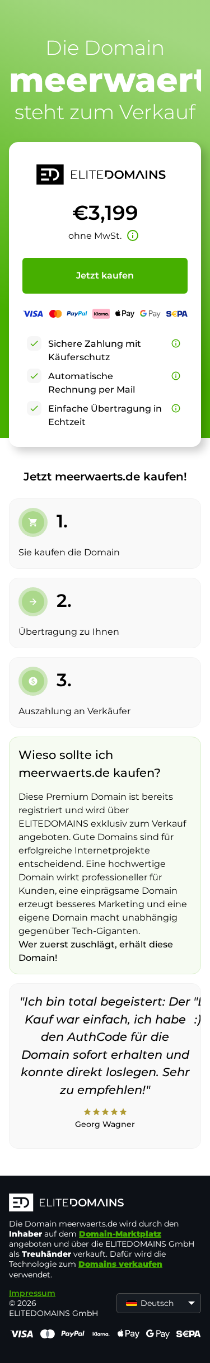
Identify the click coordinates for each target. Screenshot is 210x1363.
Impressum (32, 1293)
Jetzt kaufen (105, 275)
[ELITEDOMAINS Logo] (105, 1204)
